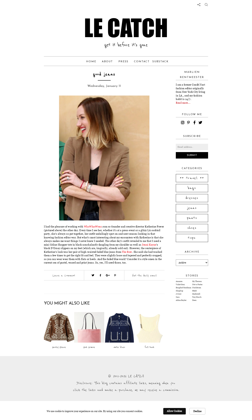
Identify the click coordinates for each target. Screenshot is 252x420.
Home (91, 61)
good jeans (104, 74)
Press (123, 61)
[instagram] (183, 123)
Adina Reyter (181, 300)
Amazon (179, 281)
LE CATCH (126, 27)
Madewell (196, 294)
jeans (192, 208)
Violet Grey (180, 284)
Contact (142, 61)
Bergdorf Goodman (183, 287)
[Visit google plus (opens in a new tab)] (108, 275)
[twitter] (201, 123)
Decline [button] (197, 411)
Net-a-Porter (197, 284)
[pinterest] (189, 123)
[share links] (199, 4)
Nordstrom (196, 287)
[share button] (206, 4)
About (107, 61)
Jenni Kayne (149, 244)
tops (192, 238)
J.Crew (178, 294)
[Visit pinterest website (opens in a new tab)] (52, 103)
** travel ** (192, 178)
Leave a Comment (64, 275)
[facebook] (195, 123)
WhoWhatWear (93, 226)
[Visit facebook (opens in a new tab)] (100, 275)
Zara (177, 297)
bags (192, 188)
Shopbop (179, 291)
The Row (127, 251)
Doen (194, 300)
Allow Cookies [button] (174, 410)
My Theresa (197, 281)
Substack (160, 61)
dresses (192, 198)
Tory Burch (196, 297)
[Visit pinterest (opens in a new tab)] (115, 275)
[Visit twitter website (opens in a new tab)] (93, 275)
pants (192, 218)
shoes (192, 228)
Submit (192, 155)
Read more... (183, 102)
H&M (194, 291)
